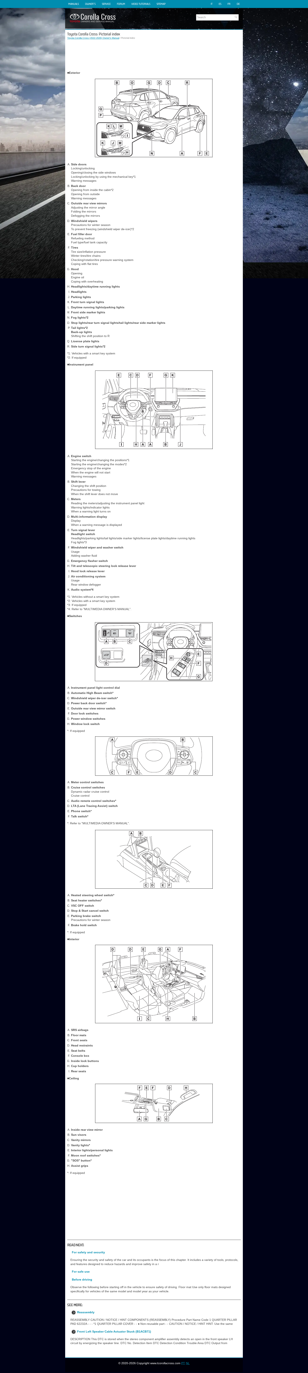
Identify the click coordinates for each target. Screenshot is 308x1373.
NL (188, 1363)
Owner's (90, 3)
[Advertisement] (154, 55)
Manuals (73, 3)
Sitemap (161, 3)
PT (183, 1363)
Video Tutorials (140, 3)
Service (106, 3)
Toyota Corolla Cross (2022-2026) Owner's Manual (93, 38)
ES (220, 3)
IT (211, 3)
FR (229, 3)
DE (238, 3)
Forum (121, 3)
